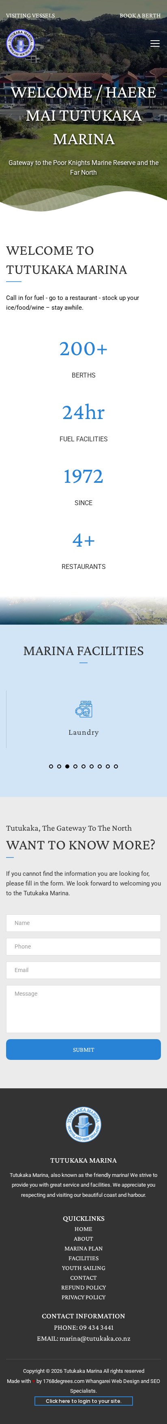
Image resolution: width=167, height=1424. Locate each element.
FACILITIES (83, 1258)
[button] (155, 43)
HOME (83, 1228)
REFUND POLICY (83, 1287)
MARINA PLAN (83, 1248)
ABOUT (83, 1238)
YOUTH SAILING (83, 1267)
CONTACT (83, 1277)
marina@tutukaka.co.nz (95, 1338)
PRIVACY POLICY (83, 1297)
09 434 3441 (96, 1327)
